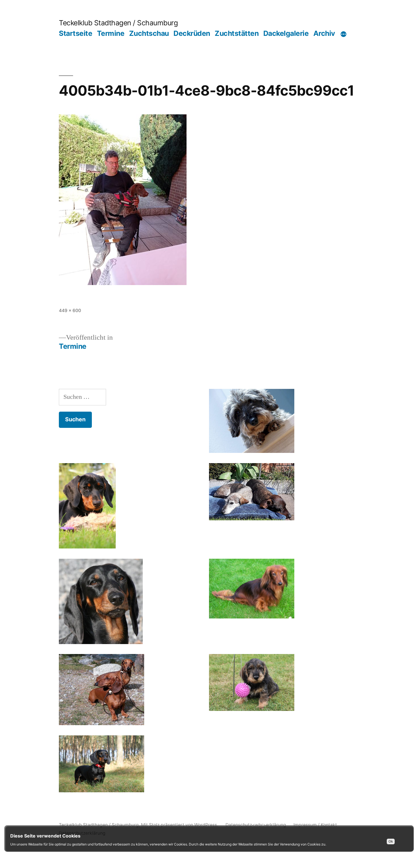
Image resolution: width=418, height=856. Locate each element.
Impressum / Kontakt (315, 825)
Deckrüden (191, 33)
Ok (390, 841)
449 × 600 (70, 310)
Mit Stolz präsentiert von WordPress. (180, 825)
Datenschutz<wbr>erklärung (255, 825)
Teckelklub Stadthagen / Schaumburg (118, 22)
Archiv (324, 33)
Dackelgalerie (286, 33)
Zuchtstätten (236, 33)
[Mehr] (343, 34)
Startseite (75, 33)
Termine (111, 33)
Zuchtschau (149, 33)
